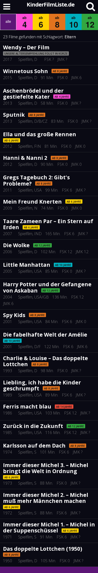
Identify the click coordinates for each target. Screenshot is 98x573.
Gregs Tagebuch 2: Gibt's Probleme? (36, 180)
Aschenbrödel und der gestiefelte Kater (33, 93)
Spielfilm (25, 59)
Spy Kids (14, 315)
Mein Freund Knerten (32, 201)
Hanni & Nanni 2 (25, 157)
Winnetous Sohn (25, 71)
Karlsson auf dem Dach (34, 445)
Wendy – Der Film (26, 47)
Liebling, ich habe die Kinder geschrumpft (42, 385)
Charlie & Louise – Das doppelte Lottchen (45, 361)
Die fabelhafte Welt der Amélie (45, 334)
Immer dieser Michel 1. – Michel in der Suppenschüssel (49, 527)
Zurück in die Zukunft (33, 425)
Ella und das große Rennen (39, 134)
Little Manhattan (26, 264)
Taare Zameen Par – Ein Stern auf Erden (48, 224)
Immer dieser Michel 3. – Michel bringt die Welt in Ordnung (45, 468)
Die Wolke (16, 245)
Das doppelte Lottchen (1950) (42, 548)
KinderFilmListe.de (50, 4)
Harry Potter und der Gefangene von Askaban (47, 287)
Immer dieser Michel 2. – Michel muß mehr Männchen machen (45, 497)
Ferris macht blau (27, 406)
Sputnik (14, 114)
